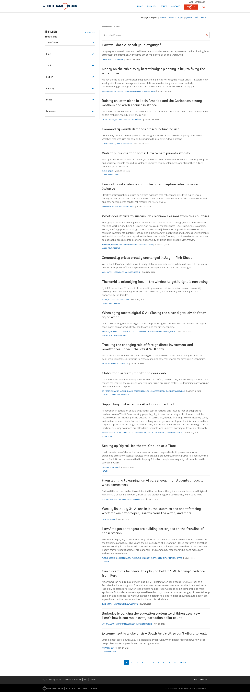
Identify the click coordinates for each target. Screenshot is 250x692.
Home (140, 6)
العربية (180, 17)
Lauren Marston (144, 624)
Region (49, 76)
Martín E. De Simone (156, 432)
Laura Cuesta (108, 119)
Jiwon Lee (106, 244)
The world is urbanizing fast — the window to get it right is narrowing (155, 282)
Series (49, 99)
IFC (79, 688)
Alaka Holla (107, 171)
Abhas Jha (106, 299)
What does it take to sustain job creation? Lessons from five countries (155, 216)
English (154, 17)
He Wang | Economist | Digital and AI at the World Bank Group (139, 331)
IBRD (68, 688)
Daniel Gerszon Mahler (112, 59)
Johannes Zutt (109, 648)
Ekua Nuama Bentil (174, 432)
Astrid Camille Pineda (125, 624)
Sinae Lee (124, 363)
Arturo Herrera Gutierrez (129, 91)
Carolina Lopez (125, 499)
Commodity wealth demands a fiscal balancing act (140, 129)
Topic (49, 65)
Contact (175, 6)
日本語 (203, 17)
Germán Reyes (139, 499)
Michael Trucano (123, 432)
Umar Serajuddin (157, 391)
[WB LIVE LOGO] (191, 7)
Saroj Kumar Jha (109, 91)
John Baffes (107, 272)
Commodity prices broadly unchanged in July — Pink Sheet (147, 258)
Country (50, 88)
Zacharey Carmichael (175, 391)
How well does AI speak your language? (131, 45)
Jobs (85, 679)
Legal (45, 679)
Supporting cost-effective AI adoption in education (140, 404)
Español (172, 17)
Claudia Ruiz (132, 604)
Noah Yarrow (108, 432)
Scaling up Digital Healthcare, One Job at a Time (139, 446)
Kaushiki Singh (149, 91)
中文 (196, 17)
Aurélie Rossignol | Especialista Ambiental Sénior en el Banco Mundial (134, 558)
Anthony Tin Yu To (110, 363)
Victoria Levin (108, 624)
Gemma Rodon (139, 432)
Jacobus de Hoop (122, 119)
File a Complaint (200, 679)
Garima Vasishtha (124, 143)
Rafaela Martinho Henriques (124, 244)
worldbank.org (197, 2)
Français (163, 17)
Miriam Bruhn (120, 604)
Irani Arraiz (107, 604)
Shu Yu (173, 331)
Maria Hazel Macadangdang (127, 272)
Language (51, 111)
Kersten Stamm (146, 244)
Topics (164, 6)
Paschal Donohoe (110, 467)
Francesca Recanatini (112, 206)
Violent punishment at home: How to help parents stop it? (146, 153)
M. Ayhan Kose (108, 143)
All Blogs (151, 6)
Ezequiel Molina (109, 499)
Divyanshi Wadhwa (120, 299)
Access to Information (72, 679)
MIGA (85, 688)
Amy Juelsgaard (175, 558)
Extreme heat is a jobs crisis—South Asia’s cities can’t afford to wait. (154, 633)
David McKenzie (109, 519)
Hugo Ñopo (137, 119)
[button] (204, 7)
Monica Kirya (129, 206)
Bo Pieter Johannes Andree (114, 391)
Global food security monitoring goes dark (134, 373)
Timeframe (51, 36)
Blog (48, 54)
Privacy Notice (55, 679)
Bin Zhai (105, 331)
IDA (73, 688)
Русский (188, 17)
